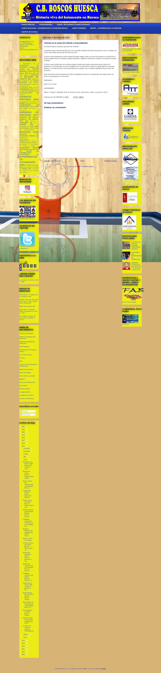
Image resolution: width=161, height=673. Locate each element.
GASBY (25, 108)
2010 (23, 652)
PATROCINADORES (45, 24)
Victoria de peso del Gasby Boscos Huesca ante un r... (28, 546)
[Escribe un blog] (76, 97)
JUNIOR (22, 124)
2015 (23, 446)
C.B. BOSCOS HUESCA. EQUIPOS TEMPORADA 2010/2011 (136, 245)
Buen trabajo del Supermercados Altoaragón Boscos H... (28, 604)
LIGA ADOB (34, 126)
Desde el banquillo (25, 372)
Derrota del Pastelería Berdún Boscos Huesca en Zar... (27, 557)
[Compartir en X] (78, 97)
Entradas (25, 411)
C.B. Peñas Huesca (25, 355)
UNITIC (36, 167)
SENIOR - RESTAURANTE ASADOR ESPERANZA (73, 24)
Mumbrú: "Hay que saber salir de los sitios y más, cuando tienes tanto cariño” (28, 301)
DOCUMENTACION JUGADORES (28, 101)
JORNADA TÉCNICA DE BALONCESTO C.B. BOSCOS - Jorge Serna (136, 266)
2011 (23, 649)
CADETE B (25, 81)
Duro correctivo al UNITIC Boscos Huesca (28, 612)
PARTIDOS (23, 134)
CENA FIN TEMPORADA (28, 91)
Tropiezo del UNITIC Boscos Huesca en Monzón (27, 494)
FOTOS (36, 106)
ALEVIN (22, 69)
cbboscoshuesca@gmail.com (28, 49)
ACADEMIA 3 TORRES (27, 67)
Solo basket (23, 385)
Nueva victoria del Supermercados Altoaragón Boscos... (28, 484)
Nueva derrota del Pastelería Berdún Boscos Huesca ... (28, 596)
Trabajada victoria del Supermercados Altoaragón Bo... (28, 523)
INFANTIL (23, 117)
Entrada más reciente (52, 161)
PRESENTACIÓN (24, 142)
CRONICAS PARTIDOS (25, 98)
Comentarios (26, 414)
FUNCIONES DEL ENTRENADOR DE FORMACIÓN (136, 256)
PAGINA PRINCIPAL (28, 24)
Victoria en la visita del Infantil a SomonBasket (28, 628)
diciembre (26, 448)
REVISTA (36, 149)
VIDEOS (24, 169)
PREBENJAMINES (24, 139)
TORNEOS (29, 167)
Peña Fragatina (24, 346)
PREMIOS (33, 141)
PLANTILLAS (23, 137)
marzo (25, 459)
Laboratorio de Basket (26, 333)
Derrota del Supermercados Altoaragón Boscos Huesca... (28, 567)
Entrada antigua (111, 161)
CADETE (23, 79)
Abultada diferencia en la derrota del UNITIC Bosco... (28, 532)
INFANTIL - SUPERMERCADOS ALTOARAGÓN (105, 28)
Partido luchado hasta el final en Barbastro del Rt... (28, 620)
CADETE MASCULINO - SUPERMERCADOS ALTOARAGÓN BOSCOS (45, 28)
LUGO (85, 669)
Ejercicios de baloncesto (27, 382)
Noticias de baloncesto (26, 398)
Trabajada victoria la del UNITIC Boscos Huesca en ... (28, 577)
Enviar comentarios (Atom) (85, 166)
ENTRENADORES (25, 105)
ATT (30, 73)
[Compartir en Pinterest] (82, 97)
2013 (23, 643)
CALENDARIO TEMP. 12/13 (27, 87)
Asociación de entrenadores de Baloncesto (28, 365)
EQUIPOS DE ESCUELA (30, 32)
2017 (23, 440)
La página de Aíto (24, 392)
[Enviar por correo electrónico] (74, 97)
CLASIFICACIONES (25, 93)
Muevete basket (24, 389)
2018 (23, 438)
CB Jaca (22, 358)
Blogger (103, 669)
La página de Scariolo (26, 395)
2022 (23, 426)
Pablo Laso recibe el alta (27, 306)
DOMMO (22, 103)
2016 (23, 443)
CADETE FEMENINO (79, 28)
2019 (23, 435)
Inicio (82, 161)
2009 (23, 654)
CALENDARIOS (24, 89)
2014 (23, 640)
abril (25, 457)
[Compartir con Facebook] (80, 97)
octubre (26, 454)
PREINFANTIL (23, 141)
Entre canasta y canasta (27, 376)
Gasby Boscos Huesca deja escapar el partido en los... (27, 586)
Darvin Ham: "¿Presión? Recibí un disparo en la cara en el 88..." (28, 311)
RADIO (34, 142)
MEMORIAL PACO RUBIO (31, 128)
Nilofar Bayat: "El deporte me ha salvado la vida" (28, 295)
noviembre (26, 451)
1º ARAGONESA (25, 64)
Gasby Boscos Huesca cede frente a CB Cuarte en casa (28, 465)
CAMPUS (36, 89)
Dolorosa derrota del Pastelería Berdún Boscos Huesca (28, 513)
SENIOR (29, 151)
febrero (25, 634)
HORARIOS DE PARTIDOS (29, 113)
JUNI (35, 122)
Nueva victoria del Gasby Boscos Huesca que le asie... (28, 503)
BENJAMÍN (28, 77)
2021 (23, 429)
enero (25, 637)
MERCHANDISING (29, 130)
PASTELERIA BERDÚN (27, 136)
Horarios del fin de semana (27, 539)
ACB (20, 361)
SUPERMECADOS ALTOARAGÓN (25, 153)
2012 (23, 646)
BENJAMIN (35, 75)
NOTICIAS (24, 132)
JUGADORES (23, 123)
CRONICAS (22, 94)
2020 (23, 432)
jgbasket (22, 379)
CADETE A (35, 79)
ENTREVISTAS (24, 106)
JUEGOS (32, 121)
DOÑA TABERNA (32, 103)
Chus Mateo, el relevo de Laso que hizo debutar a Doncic (27, 317)
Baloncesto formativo (26, 369)
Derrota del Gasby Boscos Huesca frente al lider (28, 475)
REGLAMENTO (23, 144)
